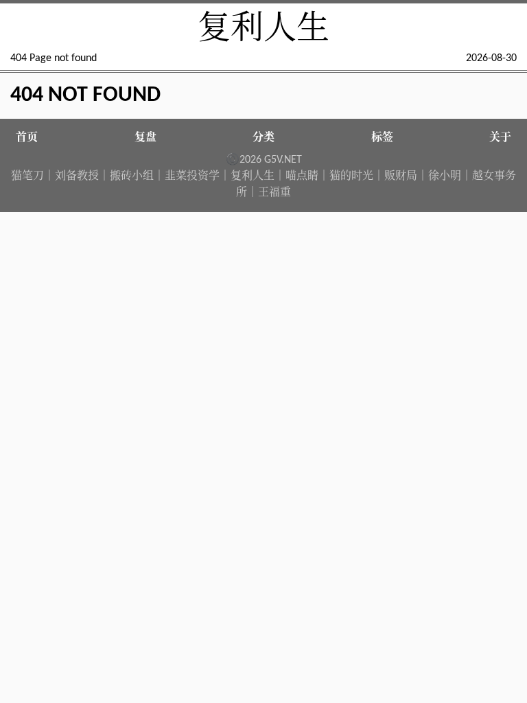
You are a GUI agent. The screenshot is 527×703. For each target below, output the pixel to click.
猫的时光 (351, 176)
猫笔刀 (27, 176)
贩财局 (400, 176)
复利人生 (263, 30)
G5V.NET (283, 159)
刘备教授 (77, 176)
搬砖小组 (132, 176)
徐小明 (444, 176)
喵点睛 (301, 176)
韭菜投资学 (192, 176)
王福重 (274, 192)
